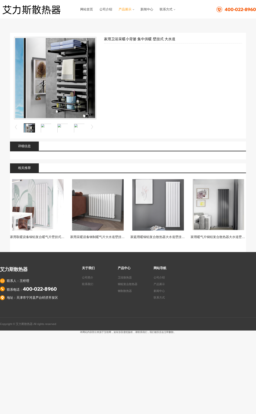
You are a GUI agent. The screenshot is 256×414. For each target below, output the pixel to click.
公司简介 (87, 277)
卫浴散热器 (125, 277)
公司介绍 (159, 277)
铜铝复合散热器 (127, 284)
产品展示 (159, 284)
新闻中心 (159, 290)
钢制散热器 (125, 290)
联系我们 (87, 284)
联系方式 (159, 297)
